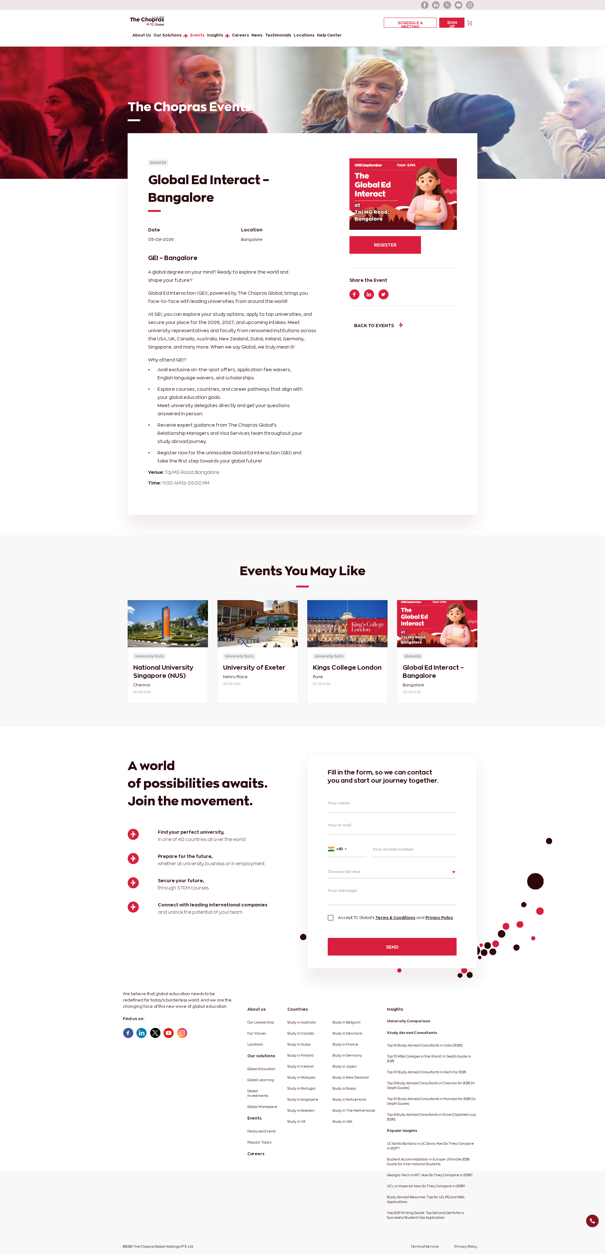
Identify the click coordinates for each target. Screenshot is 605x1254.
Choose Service (344, 872)
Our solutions (261, 1056)
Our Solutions (167, 35)
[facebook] (425, 5)
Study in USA (342, 1121)
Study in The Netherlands (353, 1110)
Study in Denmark (347, 1033)
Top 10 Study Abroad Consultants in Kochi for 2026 (426, 1072)
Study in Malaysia (301, 1077)
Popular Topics (259, 1142)
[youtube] (459, 5)
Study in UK (296, 1121)
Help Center (329, 35)
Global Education (261, 1069)
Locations (304, 35)
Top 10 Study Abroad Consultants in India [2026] (425, 1045)
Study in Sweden (300, 1110)
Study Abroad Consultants (412, 1033)
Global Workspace (262, 1107)
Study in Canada (300, 1033)
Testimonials (278, 35)
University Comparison (408, 1021)
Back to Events (374, 325)
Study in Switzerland (349, 1099)
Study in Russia (344, 1088)
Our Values (256, 1033)
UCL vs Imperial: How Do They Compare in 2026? (426, 1186)
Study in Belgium (346, 1022)
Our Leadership (260, 1022)
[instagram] (470, 5)
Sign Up (452, 24)
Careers (240, 35)
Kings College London (347, 667)
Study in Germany (347, 1055)
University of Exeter (254, 667)
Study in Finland (300, 1055)
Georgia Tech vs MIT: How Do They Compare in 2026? (429, 1175)
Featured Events (261, 1131)
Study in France (345, 1044)
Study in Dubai (299, 1044)
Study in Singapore (302, 1099)
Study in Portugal (301, 1088)
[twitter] (447, 5)
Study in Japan (344, 1066)
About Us (141, 35)
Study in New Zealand (350, 1077)
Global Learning (260, 1080)
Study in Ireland (300, 1066)
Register (385, 244)
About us (256, 1009)
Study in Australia (301, 1022)
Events (197, 35)
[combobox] (347, 849)
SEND (392, 947)
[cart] (469, 22)
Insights (215, 35)
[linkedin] (436, 5)
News (256, 35)
